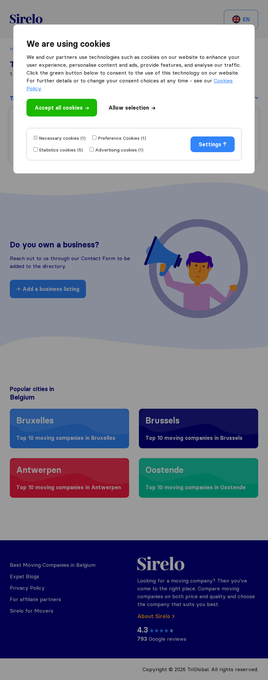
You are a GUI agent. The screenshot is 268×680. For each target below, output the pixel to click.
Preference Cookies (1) (122, 138)
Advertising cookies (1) (119, 150)
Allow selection (129, 107)
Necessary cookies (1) (62, 138)
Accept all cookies (59, 107)
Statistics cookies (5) (61, 150)
